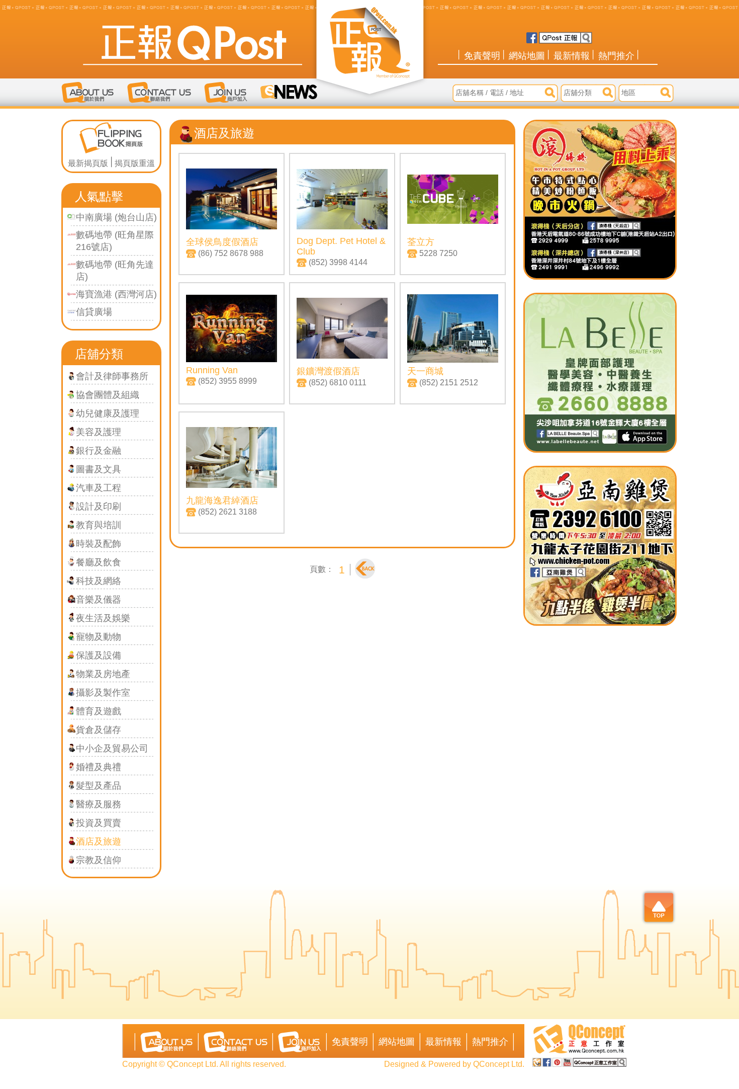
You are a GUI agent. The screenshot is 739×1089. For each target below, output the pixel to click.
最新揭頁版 (88, 163)
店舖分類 (99, 354)
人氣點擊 (99, 196)
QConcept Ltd (497, 1064)
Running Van (212, 370)
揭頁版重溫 (135, 163)
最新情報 (571, 56)
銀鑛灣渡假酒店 (328, 371)
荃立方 (420, 242)
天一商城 (425, 371)
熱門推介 (616, 56)
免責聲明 (482, 56)
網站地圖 (527, 56)
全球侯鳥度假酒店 (222, 242)
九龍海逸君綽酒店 (222, 500)
